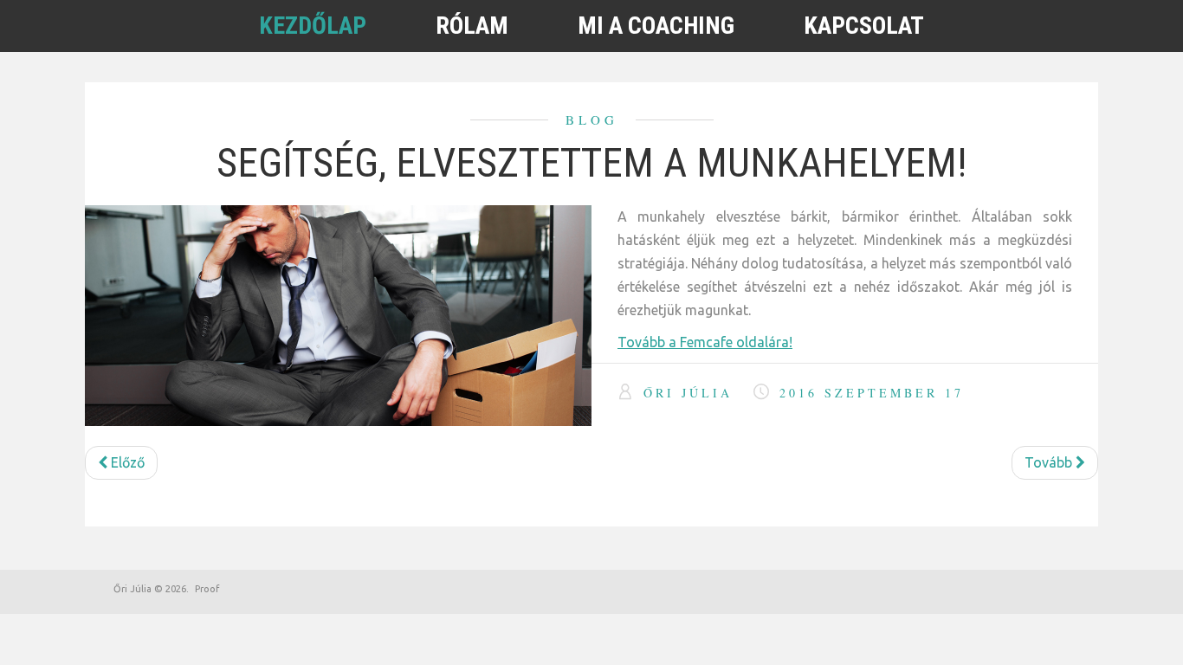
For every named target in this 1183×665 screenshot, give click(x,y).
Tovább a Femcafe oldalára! (704, 342)
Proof (207, 589)
